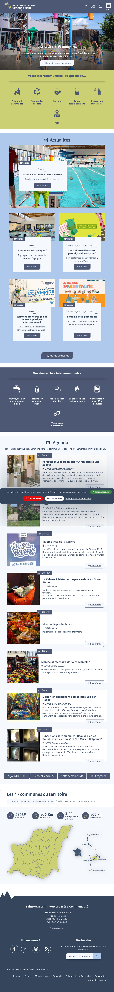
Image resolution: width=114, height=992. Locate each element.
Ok (97, 956)
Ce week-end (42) (44, 776)
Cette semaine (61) (72, 776)
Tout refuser (34, 498)
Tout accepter (102, 491)
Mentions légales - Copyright (48, 976)
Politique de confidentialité (78, 976)
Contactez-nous (57, 928)
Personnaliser (54, 498)
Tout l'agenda (98, 776)
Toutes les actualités (57, 355)
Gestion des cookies (96, 980)
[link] (100, 6)
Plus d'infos (42, 185)
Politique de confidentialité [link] (78, 498)
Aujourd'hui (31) (17, 776)
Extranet (17, 976)
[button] (86, 7)
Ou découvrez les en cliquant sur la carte (75, 801)
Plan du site (100, 976)
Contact (28, 976)
